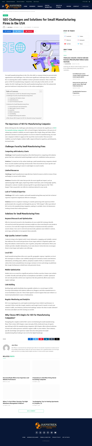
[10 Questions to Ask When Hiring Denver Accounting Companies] (46, 368)
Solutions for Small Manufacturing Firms (18, 104)
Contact (76, 6)
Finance (40, 6)
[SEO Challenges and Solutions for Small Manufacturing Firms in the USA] (31, 53)
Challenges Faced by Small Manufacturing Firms (20, 95)
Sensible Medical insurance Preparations (79, 92)
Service (5, 15)
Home (3, 1)
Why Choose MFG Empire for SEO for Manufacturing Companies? (24, 118)
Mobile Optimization (14, 112)
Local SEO (12, 110)
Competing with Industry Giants (17, 98)
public (65, 55)
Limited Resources (14, 100)
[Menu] (3, 6)
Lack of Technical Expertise (16, 101)
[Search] (89, 1)
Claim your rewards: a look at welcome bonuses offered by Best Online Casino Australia (76, 59)
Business (32, 6)
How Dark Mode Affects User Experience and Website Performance (16, 378)
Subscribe (86, 6)
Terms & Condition (20, 1)
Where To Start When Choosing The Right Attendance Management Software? (15, 402)
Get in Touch (36, 1)
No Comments (28, 27)
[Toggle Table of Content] (40, 91)
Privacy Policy (29, 1)
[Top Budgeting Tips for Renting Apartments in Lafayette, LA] (46, 392)
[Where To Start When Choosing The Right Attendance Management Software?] (16, 392)
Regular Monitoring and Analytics (18, 115)
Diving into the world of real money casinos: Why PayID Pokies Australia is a (80, 84)
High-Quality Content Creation (17, 108)
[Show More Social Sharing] (35, 31)
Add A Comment (31, 410)
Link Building (13, 113)
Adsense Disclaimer (11, 1)
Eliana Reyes (68, 63)
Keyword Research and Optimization (18, 106)
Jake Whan (9, 27)
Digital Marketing (48, 6)
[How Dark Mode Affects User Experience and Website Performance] (16, 368)
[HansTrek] (13, 6)
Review (69, 6)
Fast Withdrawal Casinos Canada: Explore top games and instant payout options (80, 75)
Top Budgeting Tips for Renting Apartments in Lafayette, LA (45, 402)
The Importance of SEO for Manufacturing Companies (21, 93)
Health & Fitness (59, 6)
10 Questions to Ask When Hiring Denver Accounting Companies (44, 378)
